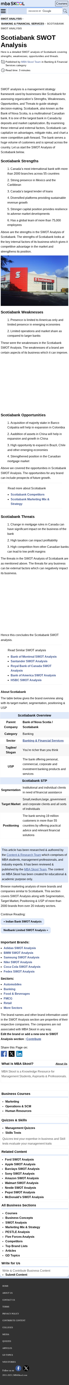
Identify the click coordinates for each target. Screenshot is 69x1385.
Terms (5, 1307)
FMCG (8, 998)
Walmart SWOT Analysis (21, 1183)
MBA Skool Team (31, 61)
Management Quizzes (20, 1128)
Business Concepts (19, 1217)
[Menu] (4, 11)
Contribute (33, 1039)
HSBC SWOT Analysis (26, 680)
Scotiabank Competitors (28, 494)
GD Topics (12, 1255)
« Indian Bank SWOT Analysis (22, 921)
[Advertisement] (34, 80)
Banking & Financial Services (43, 740)
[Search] (65, 11)
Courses (61, 3)
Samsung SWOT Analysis (21, 957)
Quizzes (6, 1341)
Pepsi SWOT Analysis (20, 1192)
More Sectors (13, 1007)
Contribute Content (13, 1320)
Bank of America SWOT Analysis (33, 675)
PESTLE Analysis (17, 1232)
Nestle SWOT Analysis (20, 1187)
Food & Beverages (17, 993)
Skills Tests (13, 1132)
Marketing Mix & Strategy (22, 1227)
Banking (9, 989)
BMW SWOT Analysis (18, 952)
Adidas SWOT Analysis (20, 948)
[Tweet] (12, 1055)
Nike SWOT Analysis (18, 962)
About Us (61, 1063)
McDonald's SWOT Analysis (24, 1197)
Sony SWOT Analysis (20, 1173)
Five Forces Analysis (19, 1236)
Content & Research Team (24, 854)
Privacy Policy (10, 1314)
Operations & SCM (18, 1106)
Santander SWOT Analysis (29, 661)
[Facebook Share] (4, 1055)
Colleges (7, 1327)
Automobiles (13, 984)
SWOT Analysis (16, 1222)
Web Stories (9, 1362)
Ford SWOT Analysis (19, 1159)
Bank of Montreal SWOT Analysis (34, 656)
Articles (10, 1250)
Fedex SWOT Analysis (19, 971)
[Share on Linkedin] (19, 1055)
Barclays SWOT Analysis (22, 1168)
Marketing (12, 1101)
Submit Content (16, 1274)
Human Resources (18, 1110)
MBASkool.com (20, 1375)
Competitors (14, 1241)
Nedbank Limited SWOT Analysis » (25, 930)
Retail (8, 1003)
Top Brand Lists (16, 1246)
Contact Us (8, 1300)
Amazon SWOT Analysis (22, 1178)
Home (5, 1286)
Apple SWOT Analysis (20, 1164)
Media (5, 1334)
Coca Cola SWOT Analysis (22, 966)
